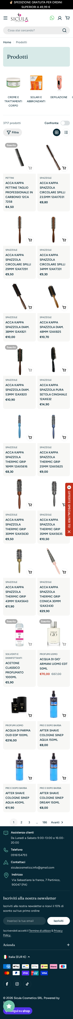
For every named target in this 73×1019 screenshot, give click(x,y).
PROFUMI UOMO (48, 654)
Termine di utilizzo (40, 930)
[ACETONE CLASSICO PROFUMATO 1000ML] (19, 633)
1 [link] (13, 822)
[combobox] (36, 30)
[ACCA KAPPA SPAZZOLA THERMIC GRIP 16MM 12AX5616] (19, 426)
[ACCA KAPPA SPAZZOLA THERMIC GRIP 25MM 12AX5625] (53, 426)
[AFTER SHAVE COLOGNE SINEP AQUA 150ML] (53, 704)
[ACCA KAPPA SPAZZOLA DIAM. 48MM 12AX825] (53, 296)
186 (44, 822)
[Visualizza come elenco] (66, 132)
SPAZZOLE (46, 178)
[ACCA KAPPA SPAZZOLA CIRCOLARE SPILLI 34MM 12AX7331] (53, 229)
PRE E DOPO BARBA (50, 725)
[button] (69, 509)
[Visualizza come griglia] (57, 132)
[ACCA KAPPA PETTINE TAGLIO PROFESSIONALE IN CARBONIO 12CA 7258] (19, 157)
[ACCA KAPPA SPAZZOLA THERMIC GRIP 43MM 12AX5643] (19, 561)
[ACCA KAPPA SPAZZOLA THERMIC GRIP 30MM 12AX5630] (19, 494)
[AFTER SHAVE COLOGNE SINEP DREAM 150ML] (53, 767)
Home (7, 42)
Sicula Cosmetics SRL (28, 998)
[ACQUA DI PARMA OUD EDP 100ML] (19, 704)
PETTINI (9, 178)
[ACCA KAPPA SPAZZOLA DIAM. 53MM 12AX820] (19, 359)
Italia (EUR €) (17, 957)
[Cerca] (64, 30)
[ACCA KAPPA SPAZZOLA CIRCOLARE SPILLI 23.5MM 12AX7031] (53, 157)
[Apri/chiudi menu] (5, 18)
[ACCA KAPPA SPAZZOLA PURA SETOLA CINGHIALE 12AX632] (53, 359)
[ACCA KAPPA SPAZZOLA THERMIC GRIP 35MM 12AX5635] (53, 494)
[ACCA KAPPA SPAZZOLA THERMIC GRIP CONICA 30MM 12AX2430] (53, 561)
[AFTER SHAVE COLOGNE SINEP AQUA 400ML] (19, 767)
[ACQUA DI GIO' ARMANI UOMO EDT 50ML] (53, 633)
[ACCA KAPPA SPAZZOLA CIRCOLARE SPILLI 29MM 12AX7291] (19, 229)
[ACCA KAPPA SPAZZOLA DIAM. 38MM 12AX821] (19, 296)
